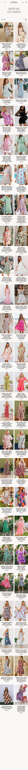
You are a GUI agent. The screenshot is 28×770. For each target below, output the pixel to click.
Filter (4, 19)
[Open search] (5, 2)
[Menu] (2, 2)
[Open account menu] (22, 2)
